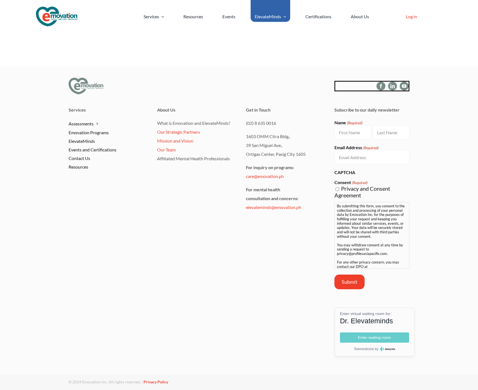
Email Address (356, 147)
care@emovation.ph (265, 176)
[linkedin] (392, 86)
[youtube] (404, 86)
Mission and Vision (175, 140)
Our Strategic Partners (178, 132)
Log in (411, 16)
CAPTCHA (344, 172)
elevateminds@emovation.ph (273, 207)
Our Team (166, 149)
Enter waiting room (374, 337)
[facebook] (380, 86)
